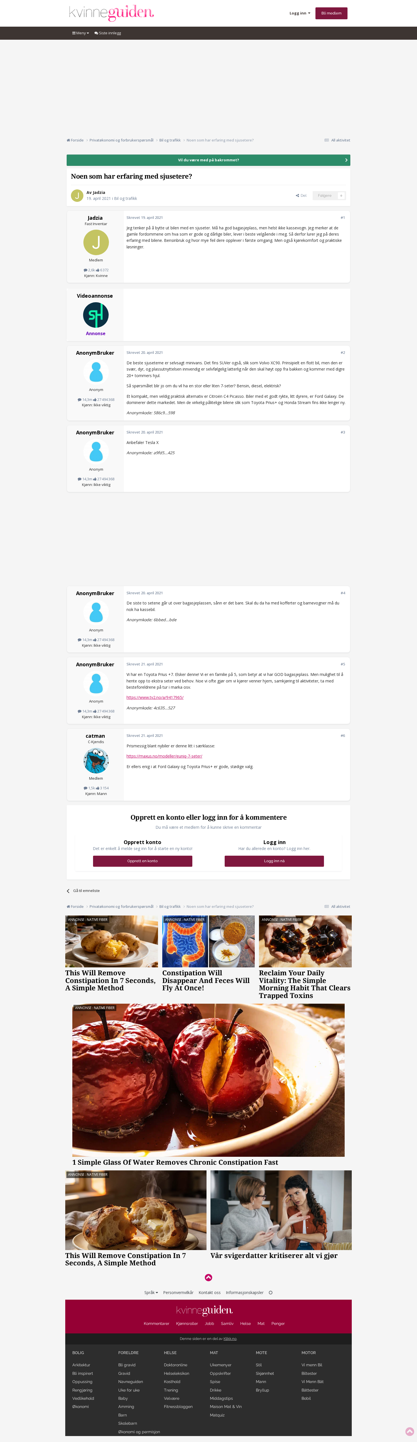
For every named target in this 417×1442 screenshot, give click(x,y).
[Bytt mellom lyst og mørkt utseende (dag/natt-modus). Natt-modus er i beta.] (271, 1292)
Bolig (78, 1352)
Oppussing (82, 1381)
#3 (343, 432)
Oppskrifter (220, 1373)
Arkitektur (81, 1365)
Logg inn (299, 13)
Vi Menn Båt (313, 1381)
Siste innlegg (109, 32)
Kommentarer (156, 1323)
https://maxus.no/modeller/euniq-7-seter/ (164, 756)
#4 (343, 592)
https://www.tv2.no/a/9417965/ (155, 697)
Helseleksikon (176, 1373)
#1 (343, 217)
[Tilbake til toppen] (208, 1277)
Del (302, 195)
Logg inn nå (274, 861)
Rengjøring (82, 1390)
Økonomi (80, 1406)
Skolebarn (127, 1423)
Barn (122, 1415)
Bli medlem (331, 13)
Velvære (171, 1398)
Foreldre (128, 1352)
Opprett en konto (142, 861)
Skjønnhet (265, 1373)
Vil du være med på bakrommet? (208, 159)
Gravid (124, 1373)
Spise (215, 1381)
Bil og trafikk (125, 198)
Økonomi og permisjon (139, 1432)
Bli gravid (127, 1365)
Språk (150, 1292)
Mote (261, 1352)
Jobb (209, 1323)
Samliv (227, 1323)
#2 (343, 352)
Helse (245, 1323)
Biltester (309, 1373)
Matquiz (217, 1415)
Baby (123, 1398)
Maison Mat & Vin (226, 1406)
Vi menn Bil (312, 1365)
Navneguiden (130, 1381)
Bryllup (262, 1390)
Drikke (215, 1390)
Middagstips (221, 1398)
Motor (309, 1352)
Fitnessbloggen (178, 1406)
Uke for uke (129, 1390)
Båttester (310, 1390)
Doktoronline (175, 1365)
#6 (343, 735)
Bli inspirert (82, 1373)
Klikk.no (230, 1339)
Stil (259, 1365)
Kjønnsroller (187, 1323)
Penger (278, 1323)
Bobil (306, 1398)
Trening (171, 1390)
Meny (81, 32)
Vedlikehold (83, 1398)
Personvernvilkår (178, 1292)
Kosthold (172, 1381)
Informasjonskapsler (245, 1292)
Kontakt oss (210, 1292)
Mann (261, 1381)
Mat (261, 1323)
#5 (343, 664)
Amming (126, 1406)
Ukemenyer (220, 1365)
